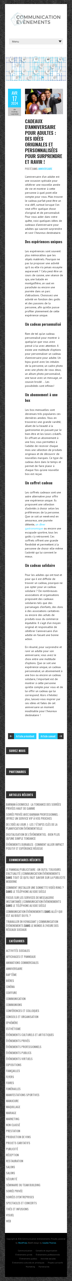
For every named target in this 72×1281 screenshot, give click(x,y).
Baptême (11, 974)
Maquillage (13, 1107)
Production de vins (18, 1137)
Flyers (10, 1076)
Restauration (14, 1161)
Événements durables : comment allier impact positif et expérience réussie (35, 846)
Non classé (13, 1125)
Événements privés (18, 1040)
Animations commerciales (22, 962)
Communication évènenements (25, 911)
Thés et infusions (17, 1209)
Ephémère (12, 1022)
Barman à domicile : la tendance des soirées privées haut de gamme (33, 806)
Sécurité (11, 1179)
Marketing (12, 1119)
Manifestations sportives (22, 1095)
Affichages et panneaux (21, 956)
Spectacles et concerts (21, 1203)
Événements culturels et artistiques (30, 1034)
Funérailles (13, 1088)
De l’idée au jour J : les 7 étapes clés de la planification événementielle (31, 826)
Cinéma (10, 986)
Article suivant (48, 736)
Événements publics (18, 1052)
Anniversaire (45, 169)
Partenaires (44, 1266)
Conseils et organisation (22, 1016)
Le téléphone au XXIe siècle (29, 891)
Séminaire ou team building (23, 1185)
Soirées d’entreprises (20, 1197)
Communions (14, 1004)
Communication (16, 998)
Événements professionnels (23, 1046)
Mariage (11, 1113)
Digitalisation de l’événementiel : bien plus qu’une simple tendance (33, 836)
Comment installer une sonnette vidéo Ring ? (35, 887)
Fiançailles (13, 1070)
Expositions (13, 1064)
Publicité (12, 1149)
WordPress (22, 1243)
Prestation (13, 1131)
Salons (10, 1167)
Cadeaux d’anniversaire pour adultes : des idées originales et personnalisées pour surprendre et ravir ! (43, 141)
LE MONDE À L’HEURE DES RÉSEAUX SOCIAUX (32, 927)
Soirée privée (14, 1191)
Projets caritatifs (18, 1143)
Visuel (10, 1215)
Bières (10, 980)
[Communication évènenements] (36, 14)
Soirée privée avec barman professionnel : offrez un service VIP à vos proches (32, 816)
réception (12, 1155)
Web (8, 1221)
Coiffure (11, 992)
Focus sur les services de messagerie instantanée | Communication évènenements (33, 899)
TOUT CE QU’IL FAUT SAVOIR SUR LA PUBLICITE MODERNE (35, 879)
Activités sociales (18, 950)
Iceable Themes (49, 1243)
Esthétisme (13, 1028)
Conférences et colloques (22, 1010)
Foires (10, 1082)
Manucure (12, 1101)
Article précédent (25, 736)
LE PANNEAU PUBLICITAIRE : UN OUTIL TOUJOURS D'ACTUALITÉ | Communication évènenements (33, 871)
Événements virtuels (19, 1058)
